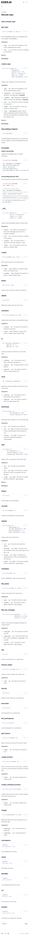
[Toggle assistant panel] (26, 2)
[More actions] (28, 2)
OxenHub (22, 95)
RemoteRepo (4, 58)
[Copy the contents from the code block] (24, 31)
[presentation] (15, 31)
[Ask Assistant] (26, 31)
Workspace (4, 485)
